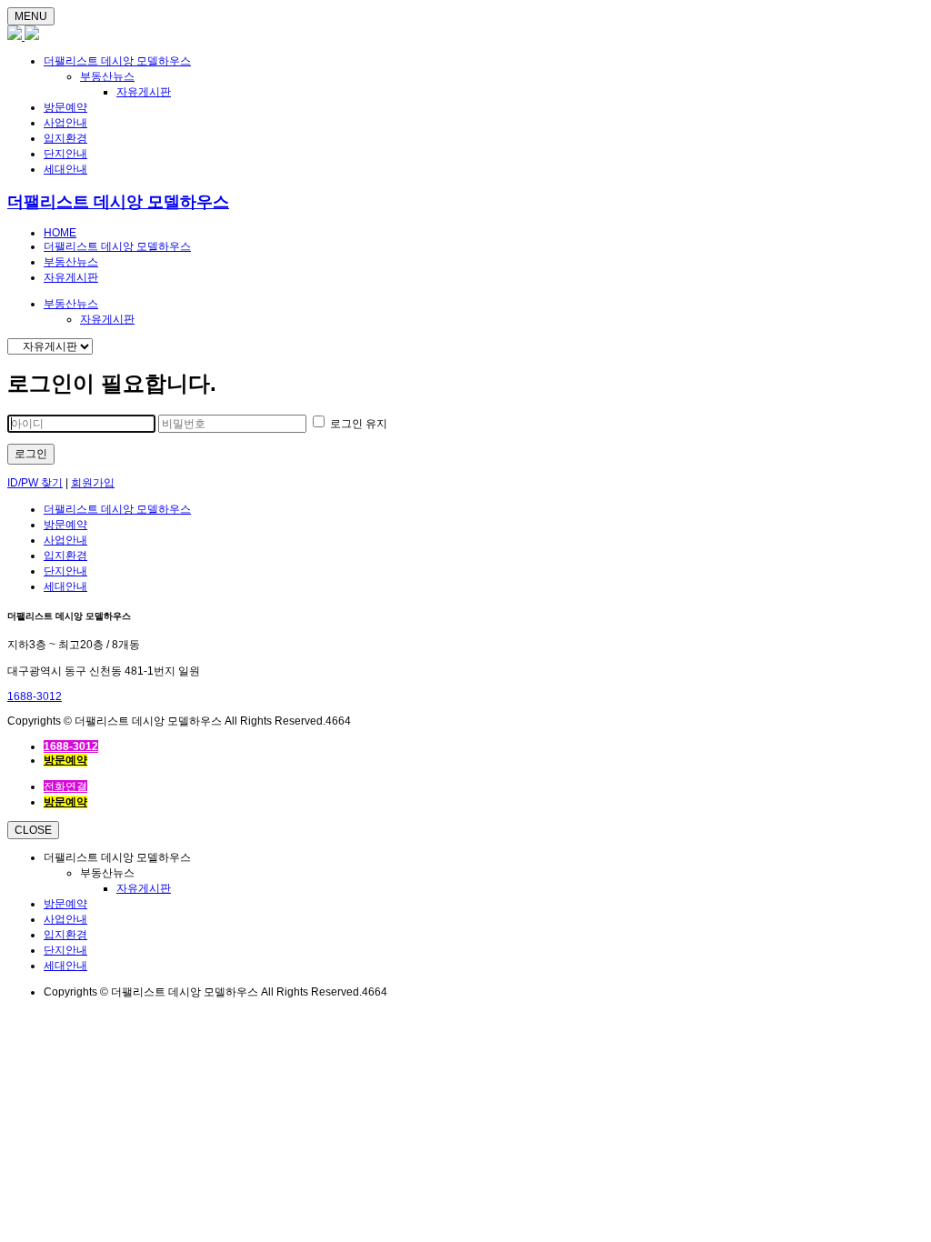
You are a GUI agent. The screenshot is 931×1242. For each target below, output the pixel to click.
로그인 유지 (357, 423)
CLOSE (33, 830)
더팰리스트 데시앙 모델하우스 (117, 61)
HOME (60, 232)
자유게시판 (143, 91)
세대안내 (65, 169)
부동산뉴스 (107, 76)
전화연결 (65, 786)
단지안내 (65, 153)
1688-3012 (34, 696)
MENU (31, 16)
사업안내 (65, 122)
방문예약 (65, 107)
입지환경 (65, 138)
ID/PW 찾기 (35, 482)
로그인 (31, 453)
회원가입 (93, 482)
